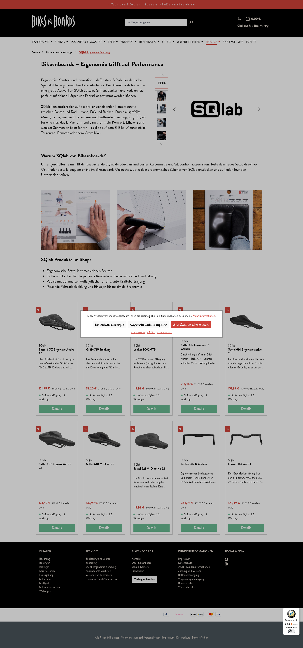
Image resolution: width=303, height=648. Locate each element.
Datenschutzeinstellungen (109, 325)
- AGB (151, 332)
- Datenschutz (164, 332)
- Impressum (138, 332)
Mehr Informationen (204, 316)
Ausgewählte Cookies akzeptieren (148, 325)
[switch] (291, 631)
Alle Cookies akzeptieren (191, 324)
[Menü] (297, 610)
